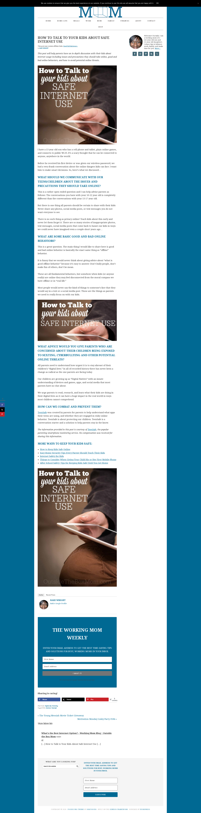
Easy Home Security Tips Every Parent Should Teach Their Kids (72, 453)
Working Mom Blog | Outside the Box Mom (100, 7)
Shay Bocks (92, 809)
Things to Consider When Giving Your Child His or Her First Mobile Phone (78, 459)
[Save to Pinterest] (2, 414)
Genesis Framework (119, 809)
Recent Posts (50, 595)
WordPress (145, 809)
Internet (48, 708)
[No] (198, 3)
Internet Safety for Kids (52, 456)
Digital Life (48, 706)
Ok (157, 3)
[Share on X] (2, 409)
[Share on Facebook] (2, 405)
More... (158, 48)
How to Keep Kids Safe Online (55, 449)
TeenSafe (42, 412)
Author (41, 595)
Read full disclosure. (70, 46)
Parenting (55, 706)
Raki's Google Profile (58, 603)
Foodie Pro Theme (76, 809)
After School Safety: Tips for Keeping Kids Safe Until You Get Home (74, 463)
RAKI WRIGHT (58, 600)
